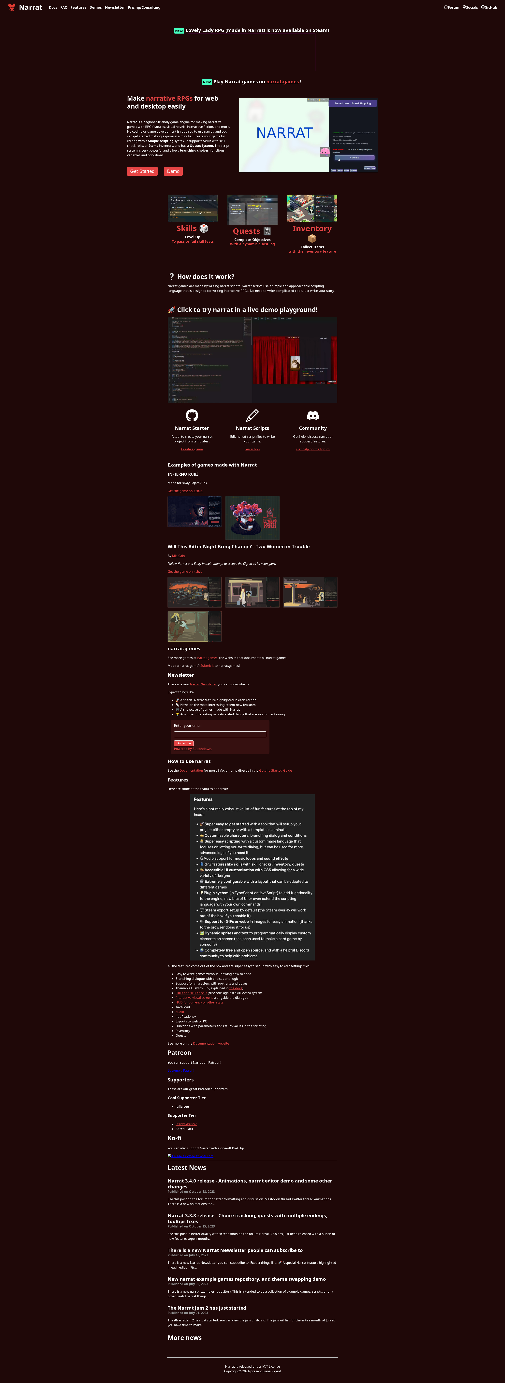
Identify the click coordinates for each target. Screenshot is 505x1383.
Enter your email (188, 725)
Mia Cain (178, 556)
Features (78, 7)
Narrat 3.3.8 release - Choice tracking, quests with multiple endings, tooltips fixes (247, 1218)
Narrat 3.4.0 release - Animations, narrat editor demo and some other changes (250, 1183)
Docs (53, 7)
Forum (453, 7)
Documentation (191, 770)
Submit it (207, 665)
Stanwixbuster (186, 1124)
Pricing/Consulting (144, 7)
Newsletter (115, 7)
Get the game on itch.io (185, 491)
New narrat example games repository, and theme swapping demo (247, 1279)
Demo (173, 171)
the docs (235, 988)
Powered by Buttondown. (193, 749)
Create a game (192, 449)
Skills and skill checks (191, 993)
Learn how (252, 449)
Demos (96, 7)
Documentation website (211, 1043)
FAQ (63, 7)
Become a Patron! (181, 1070)
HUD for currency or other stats (199, 1002)
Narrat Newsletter (203, 684)
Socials (472, 7)
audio (180, 1012)
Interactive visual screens (194, 997)
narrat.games (282, 81)
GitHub (491, 7)
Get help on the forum (313, 449)
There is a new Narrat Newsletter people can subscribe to (235, 1250)
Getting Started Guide (275, 770)
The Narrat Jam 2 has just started (207, 1307)
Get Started (142, 171)
